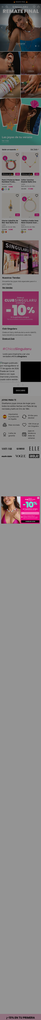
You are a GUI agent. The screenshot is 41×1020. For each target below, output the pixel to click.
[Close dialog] (38, 498)
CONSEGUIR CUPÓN (30, 521)
